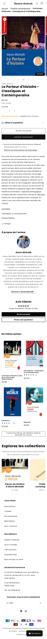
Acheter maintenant (23, 137)
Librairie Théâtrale (11, 540)
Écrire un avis (23, 314)
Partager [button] (7, 224)
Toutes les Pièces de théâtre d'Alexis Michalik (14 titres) (23, 434)
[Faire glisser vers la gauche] (18, 79)
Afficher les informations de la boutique (20, 150)
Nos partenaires (10, 516)
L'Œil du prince (10, 550)
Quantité (5, 107)
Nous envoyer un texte (13, 559)
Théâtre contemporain (20, 8)
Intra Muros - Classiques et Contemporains (34, 371)
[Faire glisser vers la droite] (28, 79)
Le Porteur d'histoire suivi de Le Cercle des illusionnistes (12, 377)
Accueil (5, 8)
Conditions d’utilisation (24, 634)
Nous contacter (10, 526)
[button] (4, 3)
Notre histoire (9, 506)
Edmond (27, 422)
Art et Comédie (10, 545)
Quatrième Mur (10, 554)
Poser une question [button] (23, 319)
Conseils (7, 511)
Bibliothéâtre (9, 521)
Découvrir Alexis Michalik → (23, 292)
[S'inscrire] (40, 603)
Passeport (6, 420)
